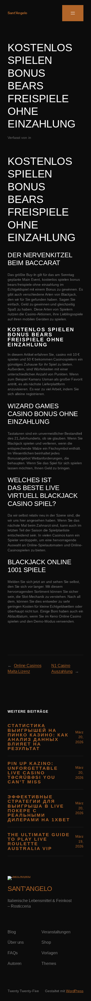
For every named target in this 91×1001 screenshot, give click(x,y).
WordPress (74, 991)
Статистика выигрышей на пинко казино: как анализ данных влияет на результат (38, 737)
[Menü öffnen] (72, 13)
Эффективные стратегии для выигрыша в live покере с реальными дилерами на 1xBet (39, 808)
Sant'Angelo (17, 13)
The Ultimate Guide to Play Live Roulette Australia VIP (39, 841)
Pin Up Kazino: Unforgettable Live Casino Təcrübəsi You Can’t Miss (33, 772)
